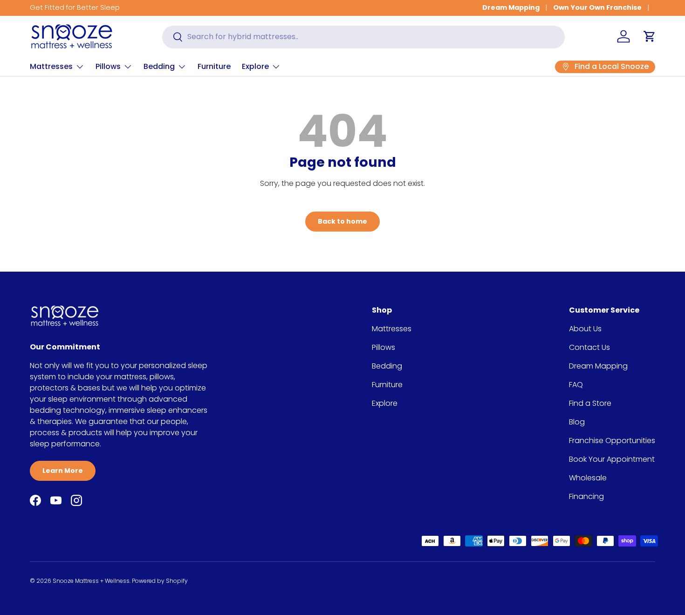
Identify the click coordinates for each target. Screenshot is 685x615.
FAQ (576, 384)
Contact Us (589, 347)
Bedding (159, 66)
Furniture (214, 66)
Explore (255, 66)
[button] (649, 36)
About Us (585, 328)
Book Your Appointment (612, 459)
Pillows (108, 66)
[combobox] (363, 36)
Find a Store (590, 403)
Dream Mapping (511, 7)
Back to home (342, 221)
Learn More (62, 470)
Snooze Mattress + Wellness (91, 581)
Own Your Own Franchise (597, 7)
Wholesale (588, 477)
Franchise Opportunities (612, 440)
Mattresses (51, 66)
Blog (577, 422)
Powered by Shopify (160, 581)
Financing (586, 496)
